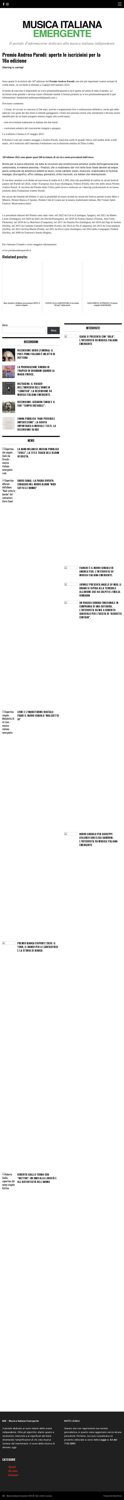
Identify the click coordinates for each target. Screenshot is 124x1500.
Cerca (5, 325)
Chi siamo (13, 1471)
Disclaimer (13, 1475)
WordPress (117, 1495)
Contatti (12, 1467)
